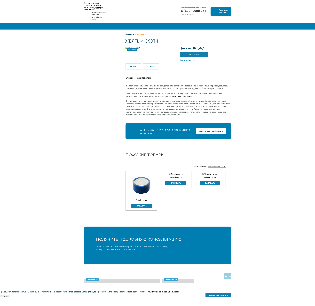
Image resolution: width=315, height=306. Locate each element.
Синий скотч (141, 200)
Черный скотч (209, 177)
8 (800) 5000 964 (193, 10)
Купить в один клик (187, 60)
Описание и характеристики (138, 78)
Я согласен (5, 296)
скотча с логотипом (182, 96)
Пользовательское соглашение (211, 305)
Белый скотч (176, 177)
